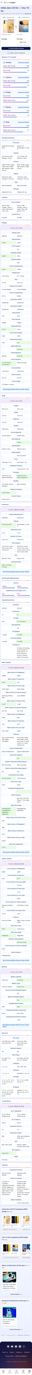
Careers (12, 1352)
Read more (28, 13)
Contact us (19, 1352)
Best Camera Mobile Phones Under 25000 (16, 852)
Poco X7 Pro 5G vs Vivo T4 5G (11, 1257)
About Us (5, 1352)
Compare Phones (11, 1335)
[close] (15, 20)
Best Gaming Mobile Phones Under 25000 (16, 571)
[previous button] (4, 1223)
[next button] (28, 1223)
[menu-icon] (2, 2)
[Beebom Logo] (10, 2)
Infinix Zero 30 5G (6, 34)
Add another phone (16, 48)
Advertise (27, 1352)
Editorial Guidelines (21, 1356)
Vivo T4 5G (20, 34)
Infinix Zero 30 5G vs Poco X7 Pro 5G (11, 1229)
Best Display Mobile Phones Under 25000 (16, 389)
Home (3, 1335)
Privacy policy (9, 1356)
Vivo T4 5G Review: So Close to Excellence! (9, 1321)
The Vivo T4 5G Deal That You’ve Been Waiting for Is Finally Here (9, 1286)
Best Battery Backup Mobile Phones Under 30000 (16, 1025)
